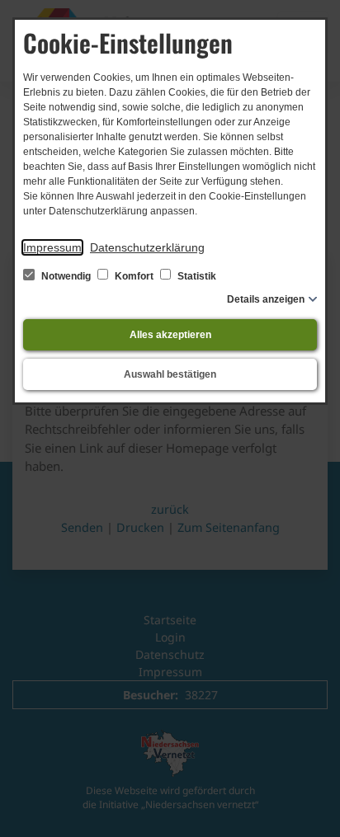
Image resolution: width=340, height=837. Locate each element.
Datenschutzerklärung (147, 247)
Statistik (195, 276)
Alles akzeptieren (170, 335)
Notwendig (66, 276)
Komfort (134, 276)
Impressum (52, 247)
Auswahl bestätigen (170, 374)
